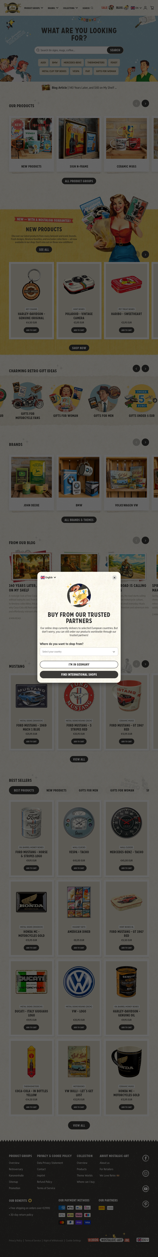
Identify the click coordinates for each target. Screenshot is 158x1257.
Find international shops (79, 674)
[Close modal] (114, 577)
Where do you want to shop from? (61, 644)
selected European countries (97, 628)
